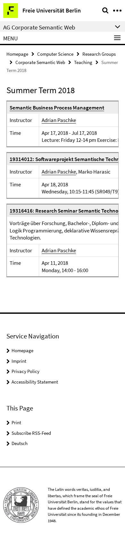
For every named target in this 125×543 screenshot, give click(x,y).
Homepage (17, 54)
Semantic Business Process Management (57, 107)
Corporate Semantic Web (40, 62)
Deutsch (20, 443)
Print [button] (16, 422)
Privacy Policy (25, 371)
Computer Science (55, 54)
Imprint (19, 361)
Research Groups (99, 54)
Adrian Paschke (59, 120)
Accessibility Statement (35, 382)
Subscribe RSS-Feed (31, 433)
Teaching (83, 62)
